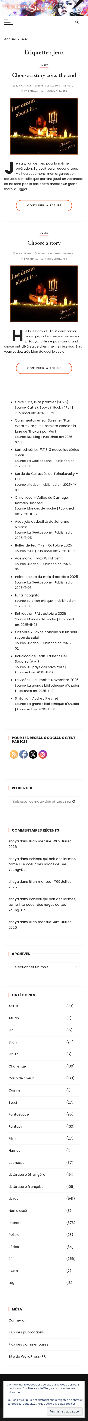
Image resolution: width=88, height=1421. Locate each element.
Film (12, 1138)
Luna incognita (27, 595)
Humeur (15, 1150)
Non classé (18, 1210)
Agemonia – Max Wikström (37, 558)
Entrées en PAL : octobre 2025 (40, 613)
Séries (14, 1246)
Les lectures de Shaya (44, 8)
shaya (34, 91)
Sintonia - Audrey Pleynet (36, 698)
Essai (13, 1102)
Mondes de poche (41, 508)
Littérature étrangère (27, 1174)
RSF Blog (33, 437)
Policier (15, 1234)
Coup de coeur (21, 1078)
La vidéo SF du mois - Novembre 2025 (46, 679)
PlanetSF (16, 1222)
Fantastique (19, 1114)
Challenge (17, 1066)
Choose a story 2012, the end (44, 75)
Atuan (14, 1018)
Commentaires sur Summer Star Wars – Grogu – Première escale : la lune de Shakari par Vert (45, 426)
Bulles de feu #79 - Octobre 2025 (43, 545)
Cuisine (15, 1090)
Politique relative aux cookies (57, 1403)
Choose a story (44, 242)
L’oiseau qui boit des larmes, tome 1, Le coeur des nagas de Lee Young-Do (42, 864)
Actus (13, 1006)
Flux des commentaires (28, 1344)
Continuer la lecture (44, 205)
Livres (44, 65)
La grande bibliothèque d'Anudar (53, 685)
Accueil (10, 39)
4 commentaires (56, 259)
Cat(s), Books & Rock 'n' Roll (49, 407)
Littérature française (26, 1186)
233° (30, 551)
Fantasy (15, 1126)
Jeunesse (17, 1162)
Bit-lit (13, 1054)
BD (11, 1030)
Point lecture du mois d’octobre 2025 (46, 576)
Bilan (13, 1042)
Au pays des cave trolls (45, 667)
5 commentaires (56, 91)
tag (11, 1282)
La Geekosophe (39, 461)
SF (10, 1258)
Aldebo (33, 485)
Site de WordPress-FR (27, 1356)
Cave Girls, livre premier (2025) (41, 402)
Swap (13, 1270)
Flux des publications (26, 1332)
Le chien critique (40, 601)
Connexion (17, 1320)
